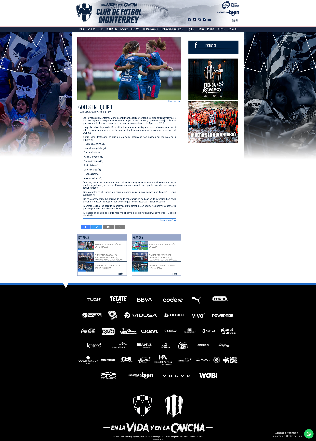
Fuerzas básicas (150, 29)
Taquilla (191, 29)
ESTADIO (210, 29)
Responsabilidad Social (172, 29)
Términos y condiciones (149, 437)
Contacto (232, 29)
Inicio (82, 29)
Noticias (91, 29)
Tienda (201, 29)
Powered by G (158, 440)
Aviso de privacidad (166, 437)
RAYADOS (124, 29)
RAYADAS (135, 29)
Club (101, 29)
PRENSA (221, 29)
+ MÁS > (121, 274)
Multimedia (111, 29)
